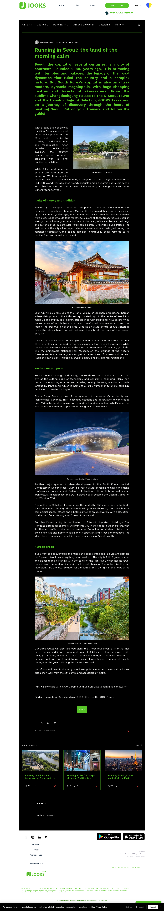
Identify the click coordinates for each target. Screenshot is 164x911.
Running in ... (60, 25)
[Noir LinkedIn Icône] (39, 837)
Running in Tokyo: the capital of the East (120, 776)
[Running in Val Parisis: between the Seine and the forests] (40, 760)
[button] (117, 5)
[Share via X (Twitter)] (42, 723)
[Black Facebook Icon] (26, 837)
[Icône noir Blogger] (46, 837)
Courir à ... (42, 25)
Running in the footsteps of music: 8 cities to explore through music (81, 776)
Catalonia (104, 25)
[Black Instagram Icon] (33, 837)
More (118, 25)
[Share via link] (54, 723)
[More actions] (127, 42)
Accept (153, 907)
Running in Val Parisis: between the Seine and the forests (40, 776)
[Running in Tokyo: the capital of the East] (123, 760)
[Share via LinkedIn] (48, 723)
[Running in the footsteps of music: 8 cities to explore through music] (82, 760)
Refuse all (140, 907)
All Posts (27, 25)
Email (143, 856)
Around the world (83, 25)
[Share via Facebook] (36, 723)
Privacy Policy (101, 907)
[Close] (160, 907)
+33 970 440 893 (134, 856)
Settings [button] (128, 907)
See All (139, 745)
